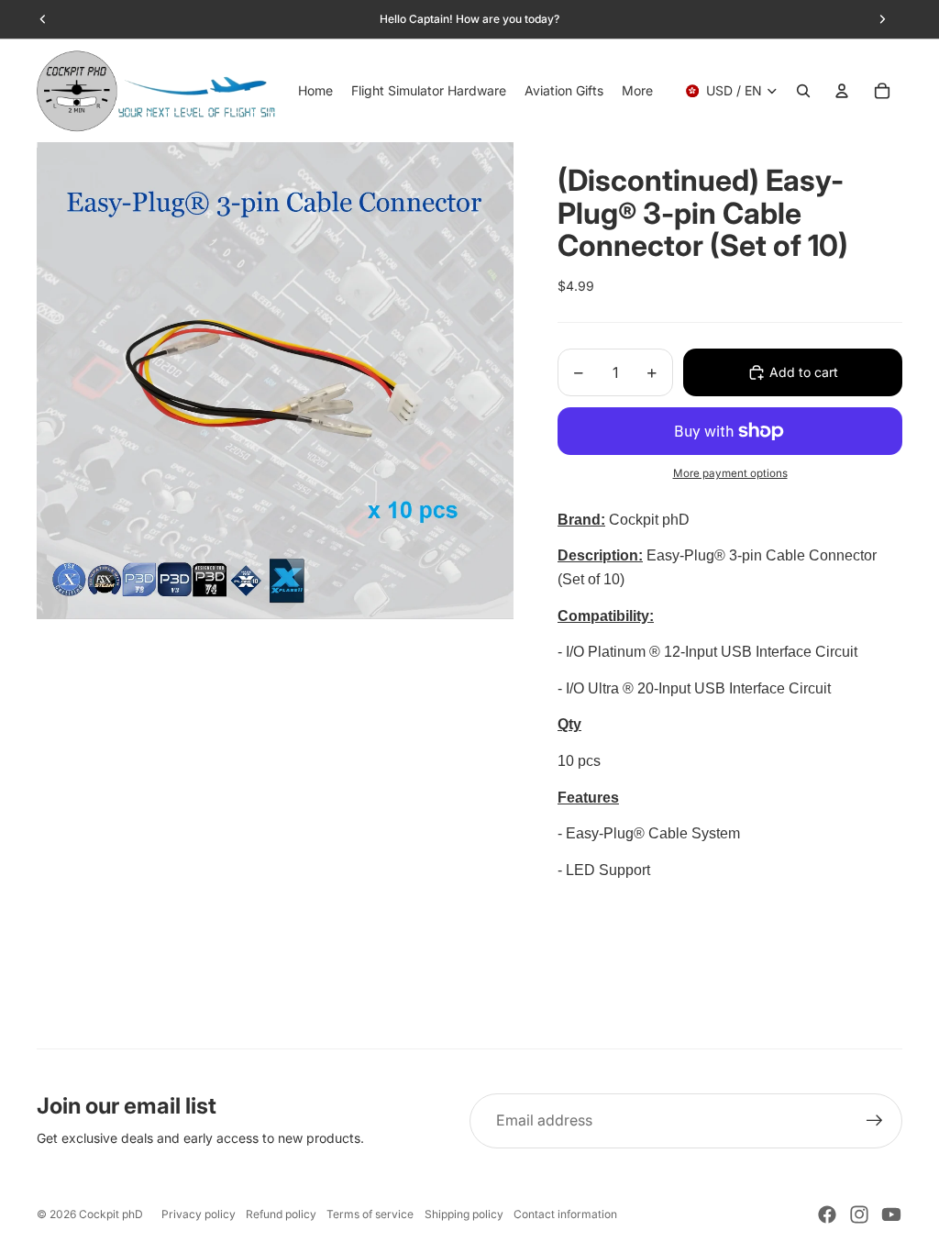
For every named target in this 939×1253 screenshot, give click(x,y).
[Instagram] (859, 1214)
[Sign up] (875, 1121)
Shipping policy (464, 1214)
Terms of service (370, 1214)
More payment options (730, 473)
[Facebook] (827, 1214)
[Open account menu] (842, 91)
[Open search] (803, 91)
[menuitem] (637, 91)
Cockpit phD (111, 1214)
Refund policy (281, 1214)
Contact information (565, 1214)
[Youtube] (891, 1214)
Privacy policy (198, 1214)
